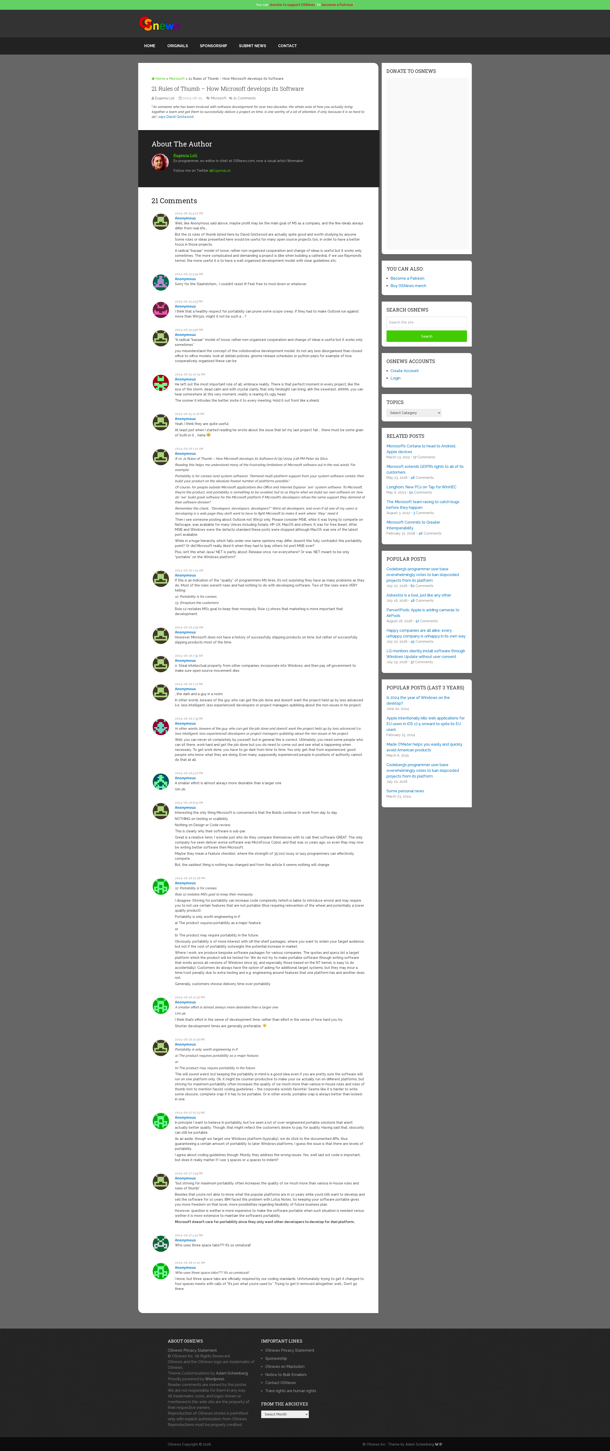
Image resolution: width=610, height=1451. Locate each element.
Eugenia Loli (164, 98)
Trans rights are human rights (290, 1391)
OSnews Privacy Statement (192, 1350)
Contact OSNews (280, 1382)
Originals (177, 46)
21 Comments (244, 98)
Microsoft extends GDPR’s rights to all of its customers (425, 469)
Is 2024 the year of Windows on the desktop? (418, 700)
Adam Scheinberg (232, 1373)
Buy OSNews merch (408, 285)
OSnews (174, 1444)
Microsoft (177, 79)
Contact (287, 46)
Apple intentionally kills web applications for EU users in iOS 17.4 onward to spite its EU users (425, 724)
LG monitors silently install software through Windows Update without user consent (425, 654)
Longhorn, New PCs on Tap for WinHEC (421, 487)
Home (149, 46)
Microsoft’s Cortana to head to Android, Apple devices (421, 449)
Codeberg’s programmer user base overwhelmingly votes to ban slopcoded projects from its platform (422, 575)
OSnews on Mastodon (285, 1366)
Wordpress (214, 1379)
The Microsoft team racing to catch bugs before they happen (422, 505)
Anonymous (185, 218)
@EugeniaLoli (220, 170)
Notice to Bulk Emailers (286, 1374)
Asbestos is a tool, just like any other (418, 595)
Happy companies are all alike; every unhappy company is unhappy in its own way (426, 633)
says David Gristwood (175, 117)
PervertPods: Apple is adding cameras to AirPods (422, 613)
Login (396, 378)
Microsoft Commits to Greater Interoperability (413, 525)
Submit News (252, 46)
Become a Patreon (407, 278)
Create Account (405, 371)
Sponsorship (213, 46)
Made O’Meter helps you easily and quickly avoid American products (424, 747)
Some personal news (405, 791)
